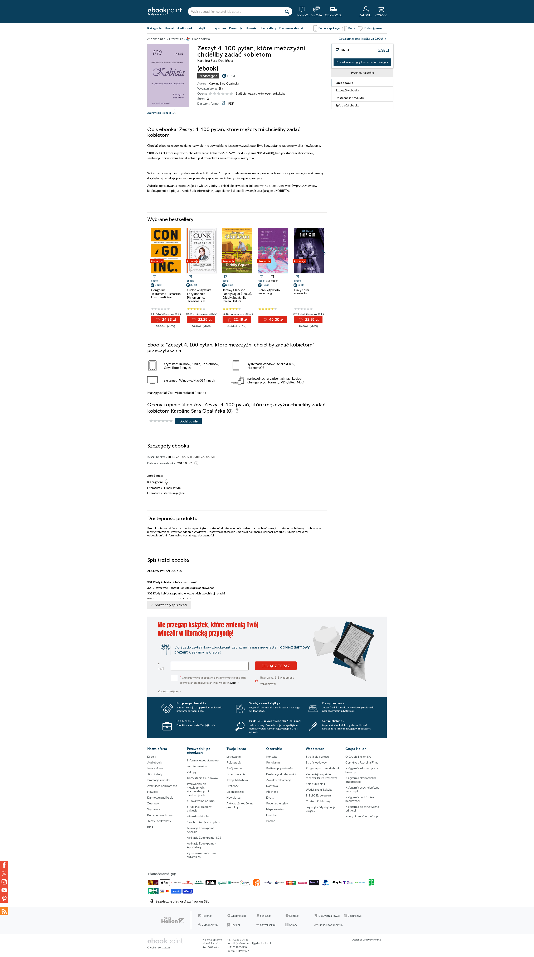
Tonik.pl (377, 939)
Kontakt (271, 756)
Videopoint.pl (210, 925)
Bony (351, 28)
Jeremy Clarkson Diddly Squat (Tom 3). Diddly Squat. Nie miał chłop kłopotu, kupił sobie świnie (237, 297)
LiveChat (272, 815)
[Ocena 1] (210, 94)
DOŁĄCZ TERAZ (276, 666)
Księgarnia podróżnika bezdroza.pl (359, 799)
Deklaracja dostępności (281, 774)
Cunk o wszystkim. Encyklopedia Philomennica (199, 293)
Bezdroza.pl (355, 915)
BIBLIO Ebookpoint (318, 795)
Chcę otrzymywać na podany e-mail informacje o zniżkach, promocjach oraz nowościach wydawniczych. (213, 679)
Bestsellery (268, 28)
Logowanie (234, 756)
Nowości (251, 28)
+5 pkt (231, 76)
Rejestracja (234, 762)
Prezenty (232, 786)
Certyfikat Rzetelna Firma (361, 762)
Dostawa (272, 786)
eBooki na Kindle (198, 816)
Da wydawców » (333, 703)
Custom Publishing (318, 801)
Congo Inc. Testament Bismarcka (166, 292)
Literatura (153, 487)
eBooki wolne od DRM (201, 801)
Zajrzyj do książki (159, 112)
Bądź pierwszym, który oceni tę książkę (260, 93)
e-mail (161, 666)
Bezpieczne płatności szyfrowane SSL (182, 901)
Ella (221, 88)
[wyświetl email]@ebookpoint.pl (253, 943)
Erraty (270, 797)
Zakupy (191, 772)
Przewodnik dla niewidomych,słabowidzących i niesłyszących (198, 789)
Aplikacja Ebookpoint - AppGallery (201, 845)
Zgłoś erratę (155, 475)
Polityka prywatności (279, 768)
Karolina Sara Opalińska (224, 83)
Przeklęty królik (269, 290)
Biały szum (301, 290)
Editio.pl (294, 915)
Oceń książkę (235, 791)
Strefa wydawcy (316, 762)
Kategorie (154, 28)
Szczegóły (347, 90)
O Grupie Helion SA (358, 756)
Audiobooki (185, 28)
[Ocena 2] (214, 94)
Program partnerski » (191, 703)
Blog (150, 826)
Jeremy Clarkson (232, 300)
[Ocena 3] (218, 94)
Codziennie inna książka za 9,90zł (361, 38)
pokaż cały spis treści (171, 605)
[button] (324, 253)
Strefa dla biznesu (317, 756)
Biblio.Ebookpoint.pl (331, 925)
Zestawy (153, 803)
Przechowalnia (236, 774)
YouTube (4, 890)
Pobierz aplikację (329, 28)
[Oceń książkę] (221, 93)
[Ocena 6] (231, 94)
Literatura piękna (174, 493)
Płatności (272, 791)
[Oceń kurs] (161, 421)
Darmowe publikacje (160, 797)
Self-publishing (315, 783)
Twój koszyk (234, 768)
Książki (202, 28)
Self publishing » (333, 721)
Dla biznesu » (185, 721)
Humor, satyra (172, 487)
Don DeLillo (300, 293)
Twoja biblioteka (237, 780)
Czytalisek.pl (268, 925)
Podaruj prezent (374, 28)
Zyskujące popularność (162, 786)
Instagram (4, 882)
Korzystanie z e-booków (202, 778)
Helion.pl (207, 915)
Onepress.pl (238, 915)
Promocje (235, 28)
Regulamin (273, 762)
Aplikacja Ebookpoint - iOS (204, 837)
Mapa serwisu (275, 809)
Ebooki (169, 28)
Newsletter (234, 797)
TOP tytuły (154, 774)
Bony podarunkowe (160, 815)
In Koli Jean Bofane (161, 297)
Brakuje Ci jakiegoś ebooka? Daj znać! (275, 721)
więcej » (234, 682)
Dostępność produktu (350, 98)
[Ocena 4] (223, 94)
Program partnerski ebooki (323, 768)
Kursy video (218, 28)
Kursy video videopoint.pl (361, 816)
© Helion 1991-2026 (158, 947)
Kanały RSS (4, 911)
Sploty (293, 925)
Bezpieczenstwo (197, 766)
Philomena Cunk (196, 300)
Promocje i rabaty (158, 780)
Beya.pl (235, 925)
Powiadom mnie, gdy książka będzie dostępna (362, 62)
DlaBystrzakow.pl (329, 915)
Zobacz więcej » (169, 691)
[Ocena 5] (227, 94)
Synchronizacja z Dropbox (203, 822)
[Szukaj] (287, 11)
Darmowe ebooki (291, 28)
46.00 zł (275, 319)
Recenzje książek (277, 803)
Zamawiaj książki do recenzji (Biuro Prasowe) (321, 776)
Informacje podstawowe (203, 760)
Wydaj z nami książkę (319, 789)
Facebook (4, 865)
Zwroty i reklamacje (278, 780)
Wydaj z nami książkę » (264, 703)
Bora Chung (265, 293)
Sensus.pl (265, 915)
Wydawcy (153, 809)
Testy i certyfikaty (159, 821)
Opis (344, 83)
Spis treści (347, 105)
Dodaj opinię (188, 421)
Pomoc (199, 392)
